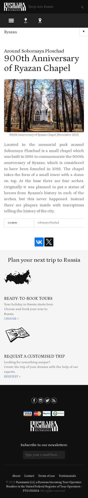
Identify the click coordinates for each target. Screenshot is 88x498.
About (16, 476)
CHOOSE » (11, 318)
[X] (48, 241)
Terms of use (46, 476)
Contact (29, 476)
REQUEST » (12, 376)
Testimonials (67, 476)
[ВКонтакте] (39, 241)
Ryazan (10, 32)
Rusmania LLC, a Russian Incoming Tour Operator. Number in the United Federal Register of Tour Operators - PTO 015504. (44, 487)
